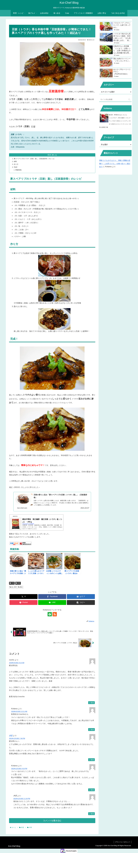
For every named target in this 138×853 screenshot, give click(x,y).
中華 (12, 583)
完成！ (16, 167)
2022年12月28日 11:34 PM (21, 798)
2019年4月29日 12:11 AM (19, 711)
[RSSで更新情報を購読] (55, 614)
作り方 (16, 164)
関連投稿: (18, 170)
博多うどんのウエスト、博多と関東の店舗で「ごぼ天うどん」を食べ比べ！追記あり (114, 164)
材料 (15, 161)
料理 (19, 583)
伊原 (11, 735)
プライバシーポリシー (122, 842)
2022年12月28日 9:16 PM (19, 768)
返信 (92, 703)
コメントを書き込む (52, 820)
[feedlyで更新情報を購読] (50, 614)
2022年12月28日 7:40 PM (17, 738)
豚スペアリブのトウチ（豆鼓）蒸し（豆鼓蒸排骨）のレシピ (34, 159)
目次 (49, 155)
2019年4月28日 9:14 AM (16, 663)
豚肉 (21, 587)
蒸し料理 (13, 587)
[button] (81, 602)
